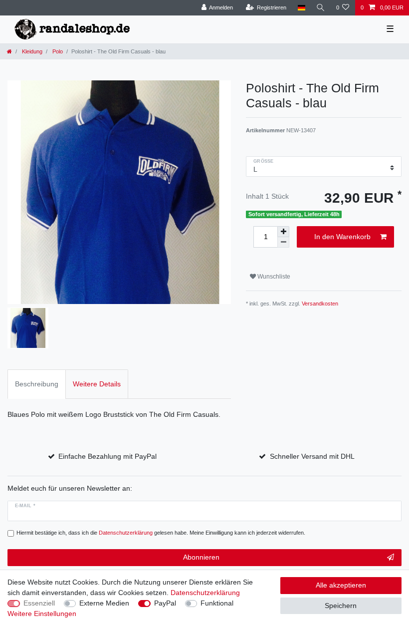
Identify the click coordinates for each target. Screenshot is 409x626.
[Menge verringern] (283, 242)
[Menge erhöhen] (283, 231)
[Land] (301, 7)
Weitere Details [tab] (97, 384)
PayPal (165, 603)
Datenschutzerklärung (205, 593)
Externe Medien (104, 603)
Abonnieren (201, 557)
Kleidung (31, 51)
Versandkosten (320, 304)
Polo (57, 51)
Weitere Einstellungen (41, 614)
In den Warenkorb (342, 237)
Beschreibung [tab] (36, 384)
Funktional (217, 603)
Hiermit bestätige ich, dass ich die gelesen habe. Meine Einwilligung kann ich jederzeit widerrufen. (160, 533)
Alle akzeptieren (341, 585)
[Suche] (321, 7)
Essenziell (39, 603)
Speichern (341, 606)
